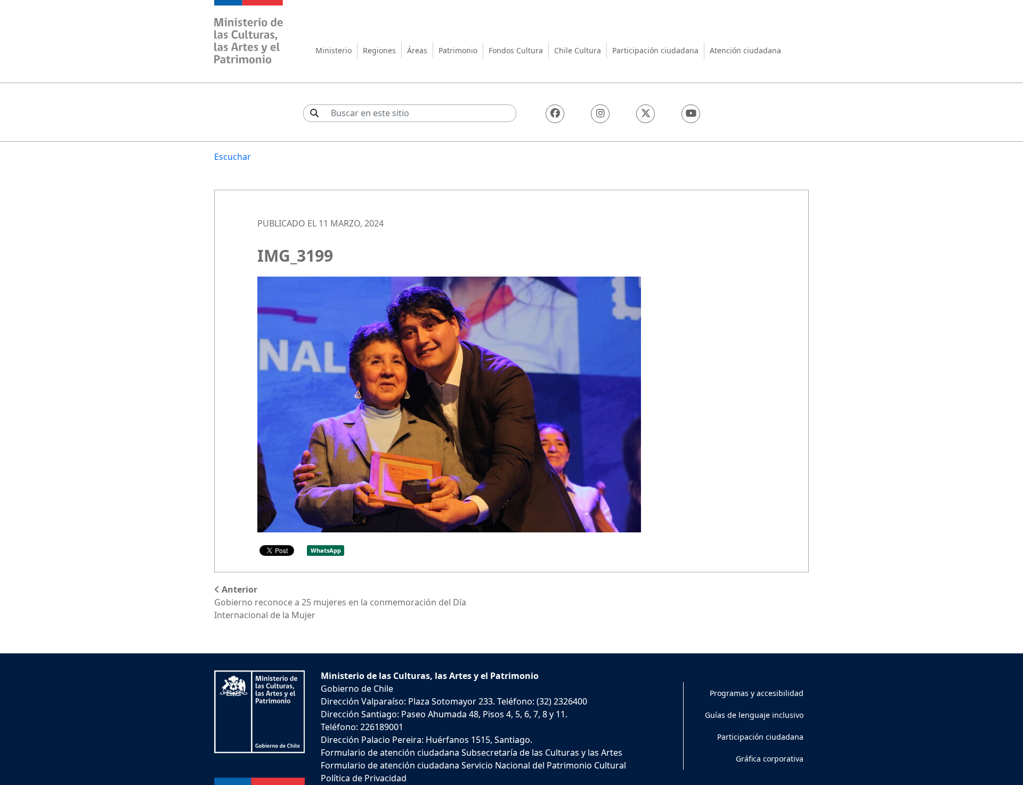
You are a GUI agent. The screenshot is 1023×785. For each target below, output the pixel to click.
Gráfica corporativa (769, 759)
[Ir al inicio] (248, 33)
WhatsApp (326, 550)
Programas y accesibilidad (756, 693)
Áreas (417, 50)
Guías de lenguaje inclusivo (754, 715)
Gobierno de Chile (357, 688)
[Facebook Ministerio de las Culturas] (555, 113)
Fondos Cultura (516, 50)
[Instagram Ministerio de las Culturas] (600, 113)
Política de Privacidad (364, 778)
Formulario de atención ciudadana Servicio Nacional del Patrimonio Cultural (473, 765)
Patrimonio (458, 50)
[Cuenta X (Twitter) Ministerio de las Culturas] (645, 113)
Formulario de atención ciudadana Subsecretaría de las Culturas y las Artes (471, 752)
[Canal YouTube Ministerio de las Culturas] (690, 113)
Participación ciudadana (655, 50)
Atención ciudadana (745, 50)
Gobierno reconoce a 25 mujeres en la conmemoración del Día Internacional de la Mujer (340, 602)
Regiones (379, 50)
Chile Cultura (577, 50)
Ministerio (333, 50)
